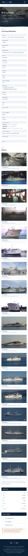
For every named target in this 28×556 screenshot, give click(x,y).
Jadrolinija (15, 5)
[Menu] (25, 2)
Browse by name (8, 525)
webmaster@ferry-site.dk (16, 548)
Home (3, 5)
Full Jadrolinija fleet (9, 518)
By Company (8, 5)
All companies (8, 521)
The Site (7, 2)
